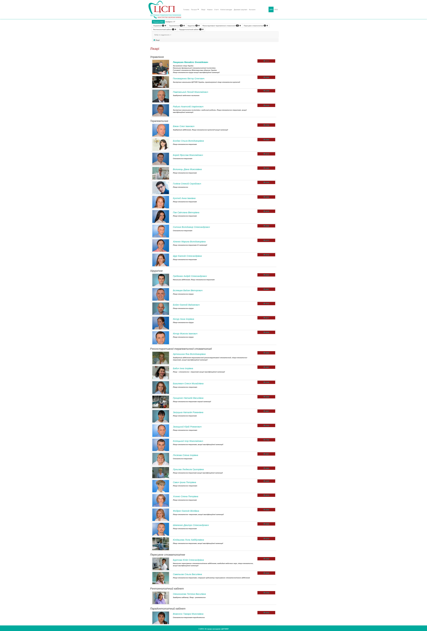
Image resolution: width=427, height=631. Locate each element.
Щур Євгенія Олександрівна (187, 255)
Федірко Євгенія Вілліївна (186, 510)
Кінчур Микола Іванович (185, 333)
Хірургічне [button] (192, 25)
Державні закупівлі (240, 9)
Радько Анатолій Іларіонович (188, 106)
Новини (209, 9)
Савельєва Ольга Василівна (187, 574)
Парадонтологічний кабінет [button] (190, 29)
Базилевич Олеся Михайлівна (188, 383)
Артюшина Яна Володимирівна (189, 353)
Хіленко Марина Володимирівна (189, 241)
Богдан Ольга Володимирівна (188, 140)
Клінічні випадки (226, 9)
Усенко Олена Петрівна (185, 496)
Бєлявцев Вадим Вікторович (187, 290)
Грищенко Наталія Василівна (188, 397)
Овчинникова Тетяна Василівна (189, 593)
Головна (186, 9)
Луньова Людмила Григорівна (188, 469)
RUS (276, 9)
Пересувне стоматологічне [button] (254, 25)
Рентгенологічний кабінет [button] (163, 29)
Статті (216, 9)
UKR (271, 9)
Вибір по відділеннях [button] (162, 35)
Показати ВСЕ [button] (158, 22)
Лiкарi (203, 9)
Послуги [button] (194, 9)
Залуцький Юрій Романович (187, 426)
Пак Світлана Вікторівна (186, 212)
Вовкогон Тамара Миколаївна (188, 613)
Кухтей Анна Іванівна (184, 198)
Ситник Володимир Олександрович (191, 226)
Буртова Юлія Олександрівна (188, 559)
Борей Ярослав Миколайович (188, 154)
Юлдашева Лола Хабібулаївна (188, 539)
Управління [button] (158, 25)
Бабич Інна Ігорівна (183, 368)
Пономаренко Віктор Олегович (188, 78)
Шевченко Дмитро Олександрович (191, 525)
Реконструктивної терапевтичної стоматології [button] (220, 25)
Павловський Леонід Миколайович (190, 91)
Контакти (252, 9)
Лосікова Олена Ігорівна (185, 455)
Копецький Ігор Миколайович (188, 440)
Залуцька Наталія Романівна (188, 412)
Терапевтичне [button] (175, 25)
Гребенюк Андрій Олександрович (190, 276)
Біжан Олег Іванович (183, 126)
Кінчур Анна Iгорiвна (183, 318)
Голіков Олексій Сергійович (187, 183)
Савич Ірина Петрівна (184, 482)
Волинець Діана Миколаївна (187, 169)
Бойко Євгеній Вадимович (186, 304)
